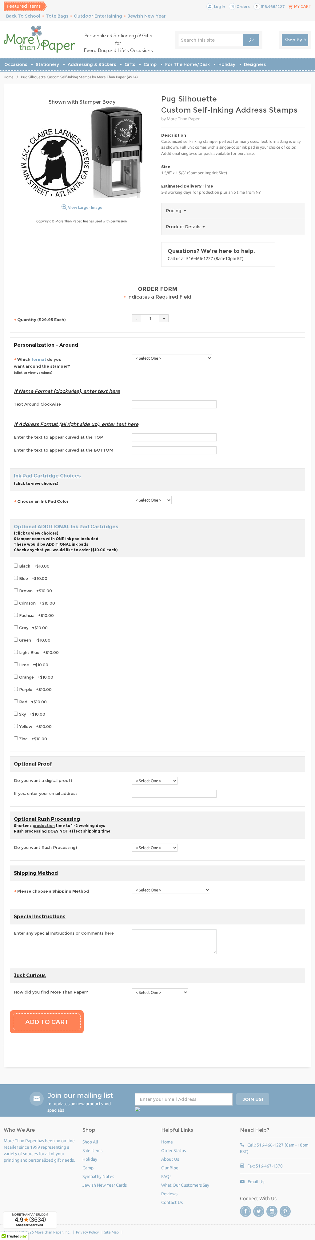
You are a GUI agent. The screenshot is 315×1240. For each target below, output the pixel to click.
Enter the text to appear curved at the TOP (58, 437)
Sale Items (92, 1150)
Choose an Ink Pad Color (43, 501)
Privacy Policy (87, 1232)
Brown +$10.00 (35, 590)
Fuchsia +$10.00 (36, 615)
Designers (255, 64)
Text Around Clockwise (37, 404)
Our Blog (169, 1167)
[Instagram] (271, 1211)
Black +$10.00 (34, 566)
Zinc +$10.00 (32, 738)
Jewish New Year (147, 16)
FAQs (166, 1176)
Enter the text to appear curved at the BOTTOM (63, 450)
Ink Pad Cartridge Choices (47, 476)
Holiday (226, 64)
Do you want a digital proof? (43, 780)
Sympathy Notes (98, 1176)
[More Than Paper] (39, 39)
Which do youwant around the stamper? (42, 366)
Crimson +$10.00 (36, 603)
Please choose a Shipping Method (53, 891)
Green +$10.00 (34, 640)
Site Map (111, 1232)
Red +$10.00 (32, 701)
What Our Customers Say (185, 1185)
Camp (150, 64)
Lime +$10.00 (33, 664)
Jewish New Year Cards (104, 1185)
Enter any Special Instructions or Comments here (64, 933)
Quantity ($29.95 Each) (41, 319)
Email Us (256, 1181)
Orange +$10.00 (35, 677)
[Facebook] (245, 1211)
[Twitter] (258, 1211)
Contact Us (172, 1202)
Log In (219, 6)
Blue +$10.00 (32, 578)
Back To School (23, 16)
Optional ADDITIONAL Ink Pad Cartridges (66, 527)
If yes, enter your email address (46, 793)
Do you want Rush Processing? (46, 847)
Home (9, 77)
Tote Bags (57, 16)
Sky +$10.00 (31, 714)
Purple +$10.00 (35, 689)
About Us (170, 1159)
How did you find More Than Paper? (51, 992)
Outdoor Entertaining (98, 16)
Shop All (90, 1141)
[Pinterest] (285, 1211)
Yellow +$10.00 (35, 726)
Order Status (173, 1150)
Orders (243, 6)
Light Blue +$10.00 (38, 652)
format (38, 359)
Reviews (169, 1193)
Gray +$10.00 (33, 627)
